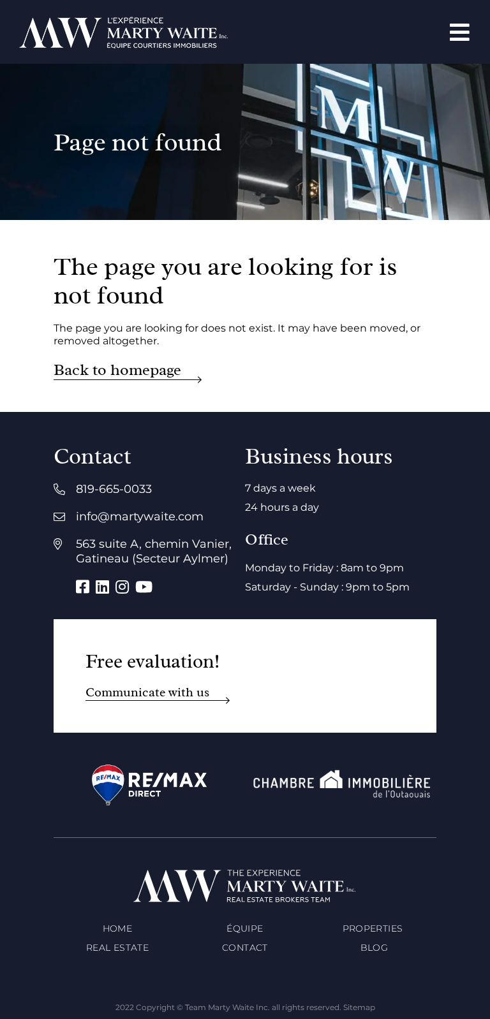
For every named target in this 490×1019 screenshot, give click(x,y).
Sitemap (359, 1007)
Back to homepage (117, 370)
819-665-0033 (114, 489)
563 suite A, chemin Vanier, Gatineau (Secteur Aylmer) (154, 551)
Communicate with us (147, 692)
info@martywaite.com (140, 517)
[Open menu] (460, 32)
